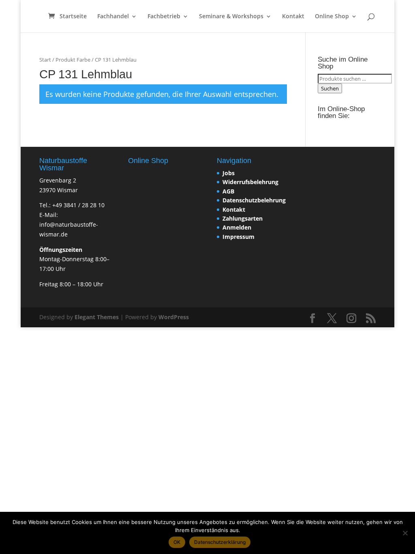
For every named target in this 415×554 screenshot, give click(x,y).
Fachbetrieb (164, 16)
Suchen (330, 88)
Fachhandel (113, 16)
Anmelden (236, 227)
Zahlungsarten (242, 218)
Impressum (238, 236)
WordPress (173, 317)
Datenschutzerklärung (220, 542)
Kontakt (293, 16)
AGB (228, 191)
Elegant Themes (97, 317)
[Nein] (405, 533)
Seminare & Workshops (231, 16)
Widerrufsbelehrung (250, 182)
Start (45, 59)
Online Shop (332, 16)
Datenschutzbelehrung (254, 200)
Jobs (228, 173)
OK (176, 542)
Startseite (73, 16)
